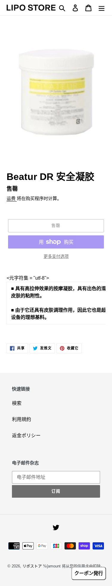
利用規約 (21, 419)
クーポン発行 (88, 573)
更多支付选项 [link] (56, 256)
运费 (12, 198)
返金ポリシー (26, 435)
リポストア (32, 566)
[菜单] (101, 7)
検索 (17, 403)
